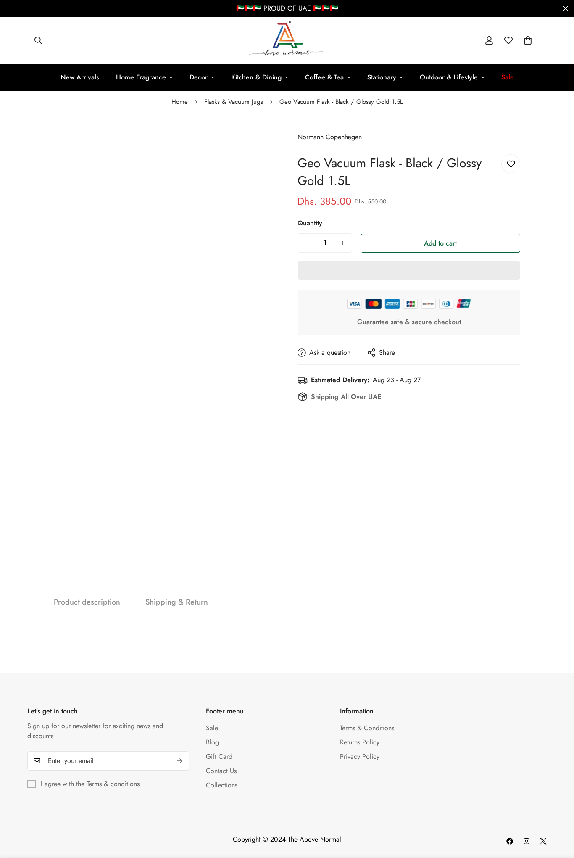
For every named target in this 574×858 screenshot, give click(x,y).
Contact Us (221, 771)
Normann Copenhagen (330, 137)
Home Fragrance (141, 77)
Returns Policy (359, 742)
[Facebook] (509, 841)
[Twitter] (543, 841)
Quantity (310, 223)
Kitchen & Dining (256, 77)
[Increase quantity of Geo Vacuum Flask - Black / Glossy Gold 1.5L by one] (342, 243)
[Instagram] (526, 841)
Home (179, 101)
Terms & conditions (113, 784)
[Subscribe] (180, 761)
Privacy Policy (359, 756)
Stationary (381, 77)
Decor (199, 77)
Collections (221, 785)
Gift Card (219, 756)
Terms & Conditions (367, 728)
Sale (212, 728)
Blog (212, 742)
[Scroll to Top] (557, 812)
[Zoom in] (258, 137)
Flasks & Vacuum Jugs (233, 101)
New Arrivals (80, 77)
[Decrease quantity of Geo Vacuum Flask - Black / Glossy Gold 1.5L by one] (307, 243)
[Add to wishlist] (510, 163)
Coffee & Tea (324, 77)
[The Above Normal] (287, 40)
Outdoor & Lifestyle (449, 77)
